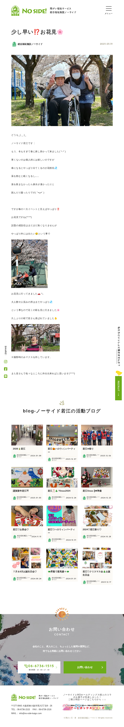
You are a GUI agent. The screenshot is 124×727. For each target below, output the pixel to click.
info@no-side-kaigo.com (30, 713)
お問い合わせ (85, 667)
